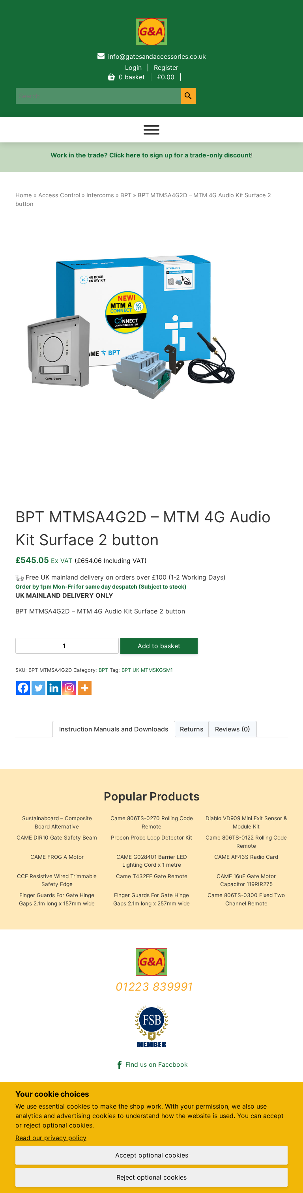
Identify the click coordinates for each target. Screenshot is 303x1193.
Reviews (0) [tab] (232, 729)
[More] (85, 688)
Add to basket (159, 646)
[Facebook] (23, 688)
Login (133, 67)
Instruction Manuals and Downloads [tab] (113, 729)
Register (166, 67)
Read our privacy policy (50, 1138)
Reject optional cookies (151, 1177)
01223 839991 (154, 986)
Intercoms (100, 195)
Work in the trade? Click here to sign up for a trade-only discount (150, 155)
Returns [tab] (192, 729)
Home (23, 195)
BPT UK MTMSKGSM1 (147, 670)
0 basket (146, 77)
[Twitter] (38, 688)
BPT (125, 195)
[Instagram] (69, 688)
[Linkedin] (54, 688)
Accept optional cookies (151, 1155)
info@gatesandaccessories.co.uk (157, 56)
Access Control (59, 195)
